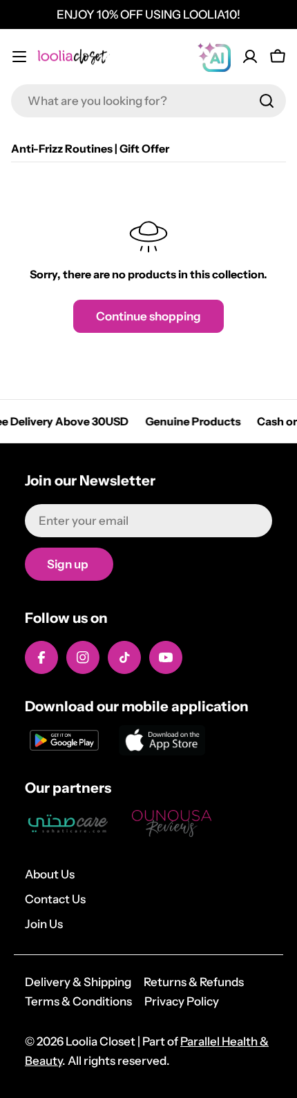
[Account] (250, 56)
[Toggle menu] (19, 56)
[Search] (266, 101)
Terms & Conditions (78, 1001)
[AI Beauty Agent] (214, 56)
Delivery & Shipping (78, 982)
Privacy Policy (181, 1001)
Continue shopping (148, 316)
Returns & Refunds (194, 982)
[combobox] (148, 100)
